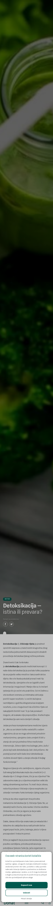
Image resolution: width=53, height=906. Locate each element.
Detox (7, 599)
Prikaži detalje (26, 899)
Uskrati (26, 893)
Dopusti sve (26, 885)
